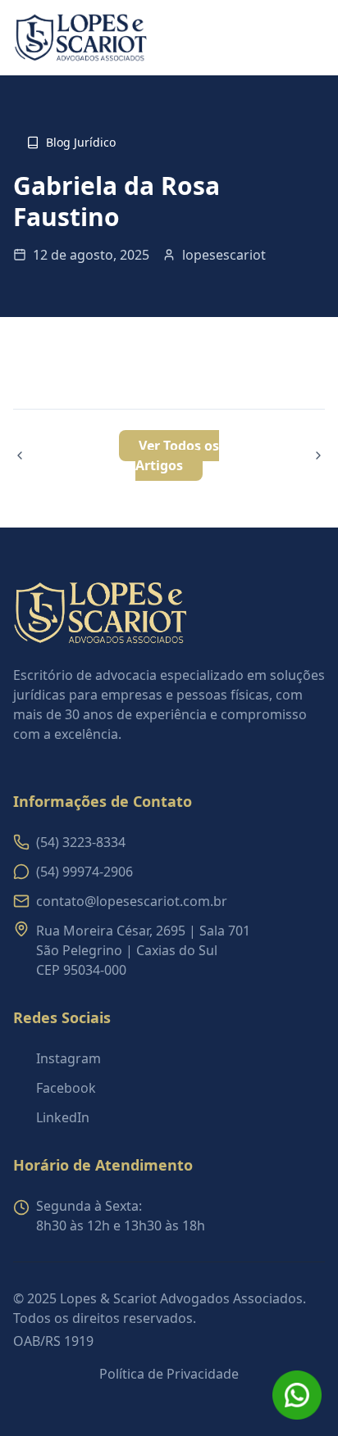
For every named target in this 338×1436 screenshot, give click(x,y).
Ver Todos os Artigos (177, 455)
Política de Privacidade (169, 1374)
